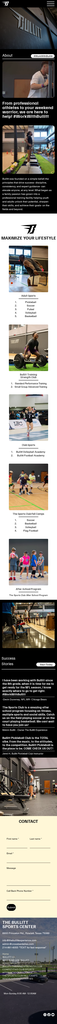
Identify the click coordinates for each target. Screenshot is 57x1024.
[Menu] (47, 3)
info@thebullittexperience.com (19, 940)
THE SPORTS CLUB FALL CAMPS (19, 975)
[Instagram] (45, 1014)
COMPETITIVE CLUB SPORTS (18, 969)
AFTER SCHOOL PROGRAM (17, 972)
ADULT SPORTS (10, 963)
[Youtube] (52, 1014)
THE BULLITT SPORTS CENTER (19, 924)
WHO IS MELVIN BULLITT (15, 960)
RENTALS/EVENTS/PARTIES (17, 978)
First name (13, 839)
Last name (36, 839)
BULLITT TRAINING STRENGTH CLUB (22, 966)
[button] (49, 94)
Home (5, 953)
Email (10, 853)
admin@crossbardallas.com (18, 943)
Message (11, 868)
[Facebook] (49, 1014)
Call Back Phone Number (20, 891)
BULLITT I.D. (8, 957)
